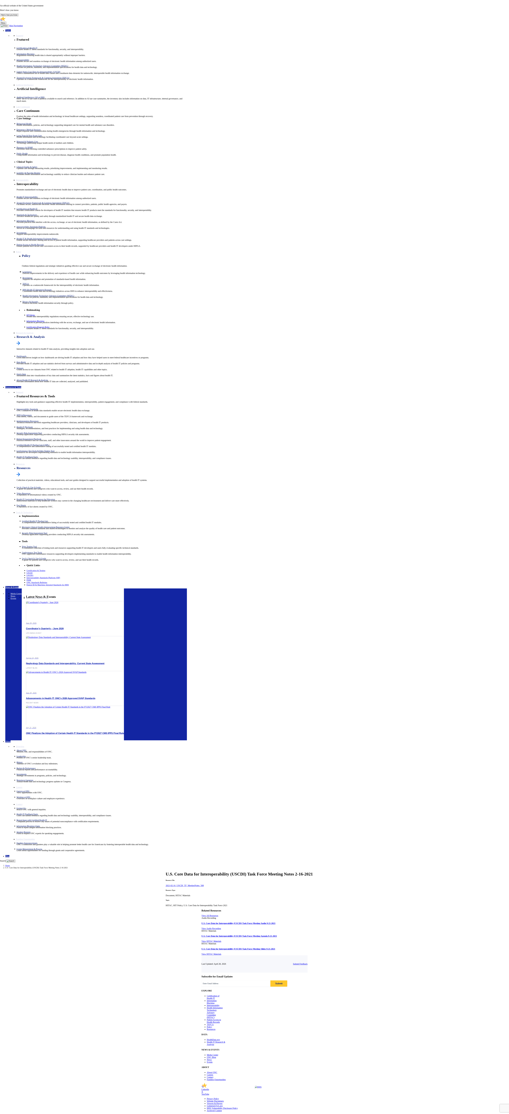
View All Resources (209, 915)
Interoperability (213, 1005)
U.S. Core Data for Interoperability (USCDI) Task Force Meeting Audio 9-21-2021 (238, 923)
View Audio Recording (211, 928)
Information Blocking (212, 1002)
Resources (23, 468)
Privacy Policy (213, 1099)
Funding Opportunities (216, 1079)
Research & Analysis (31, 337)
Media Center (212, 1055)
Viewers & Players (214, 1103)
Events (209, 1062)
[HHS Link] (258, 1087)
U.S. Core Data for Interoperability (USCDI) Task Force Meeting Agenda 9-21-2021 (239, 936)
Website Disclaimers (215, 1101)
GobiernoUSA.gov (215, 1106)
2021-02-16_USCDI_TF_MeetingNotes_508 (185, 885)
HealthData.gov (213, 1040)
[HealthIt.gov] (26, 20)
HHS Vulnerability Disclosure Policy (222, 1108)
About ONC (212, 1072)
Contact (210, 1077)
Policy (26, 255)
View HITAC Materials (211, 941)
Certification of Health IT (213, 997)
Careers (210, 1075)
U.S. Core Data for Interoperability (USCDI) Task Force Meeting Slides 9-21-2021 (238, 949)
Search (3, 861)
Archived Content (214, 1110)
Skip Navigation (16, 26)
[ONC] (228, 1087)
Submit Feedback (300, 964)
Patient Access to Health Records (214, 1021)
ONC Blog (211, 1057)
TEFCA (210, 1024)
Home (7, 866)
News (209, 1060)
